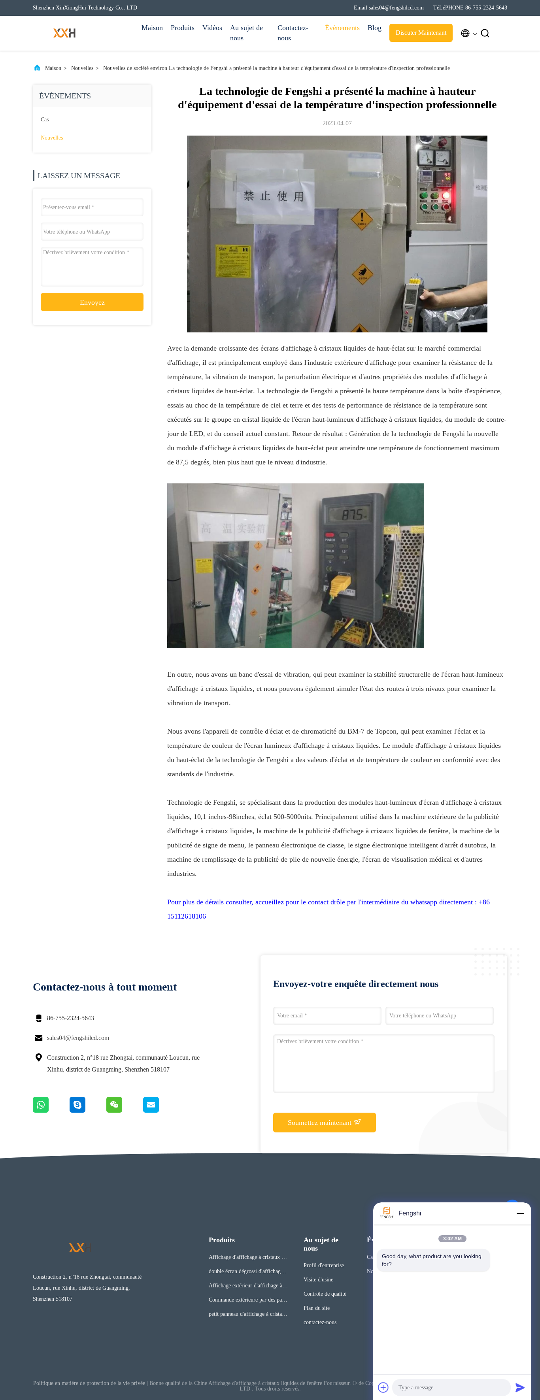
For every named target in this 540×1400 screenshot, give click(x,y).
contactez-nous (320, 1322)
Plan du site (317, 1308)
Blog (374, 28)
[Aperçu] (64, 33)
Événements (342, 28)
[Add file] (383, 1387)
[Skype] (88, 1111)
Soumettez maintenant (320, 1122)
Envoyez (92, 302)
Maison (152, 28)
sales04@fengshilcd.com (78, 1037)
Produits (182, 28)
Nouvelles (82, 68)
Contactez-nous (293, 33)
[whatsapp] (51, 1111)
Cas (45, 120)
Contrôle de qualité (325, 1294)
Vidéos (212, 28)
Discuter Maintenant (421, 32)
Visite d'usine (318, 1280)
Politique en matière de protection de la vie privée (89, 1383)
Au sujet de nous (246, 33)
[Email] (161, 1111)
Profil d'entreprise (324, 1265)
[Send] (520, 1387)
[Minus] (520, 1213)
